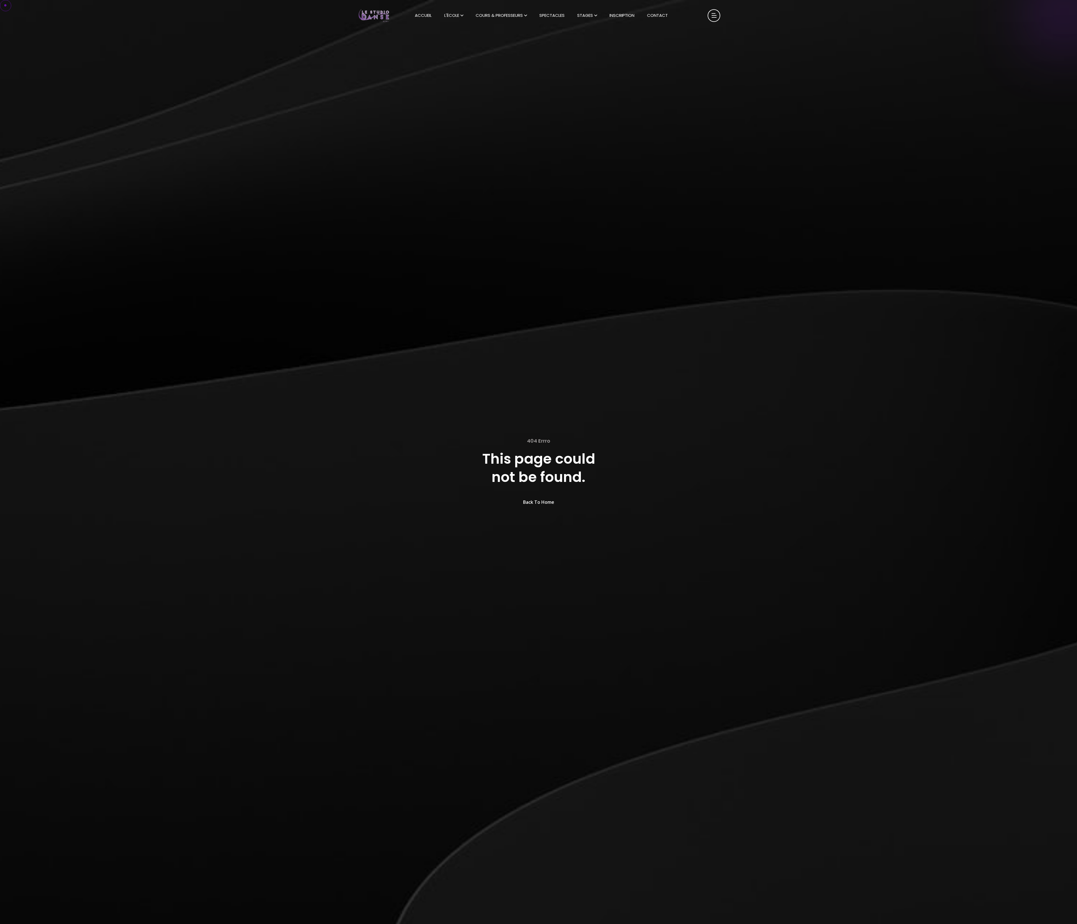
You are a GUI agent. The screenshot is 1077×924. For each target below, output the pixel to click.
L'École (451, 15)
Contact (657, 15)
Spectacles (552, 15)
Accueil (423, 15)
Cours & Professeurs (499, 15)
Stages (585, 15)
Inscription (621, 15)
